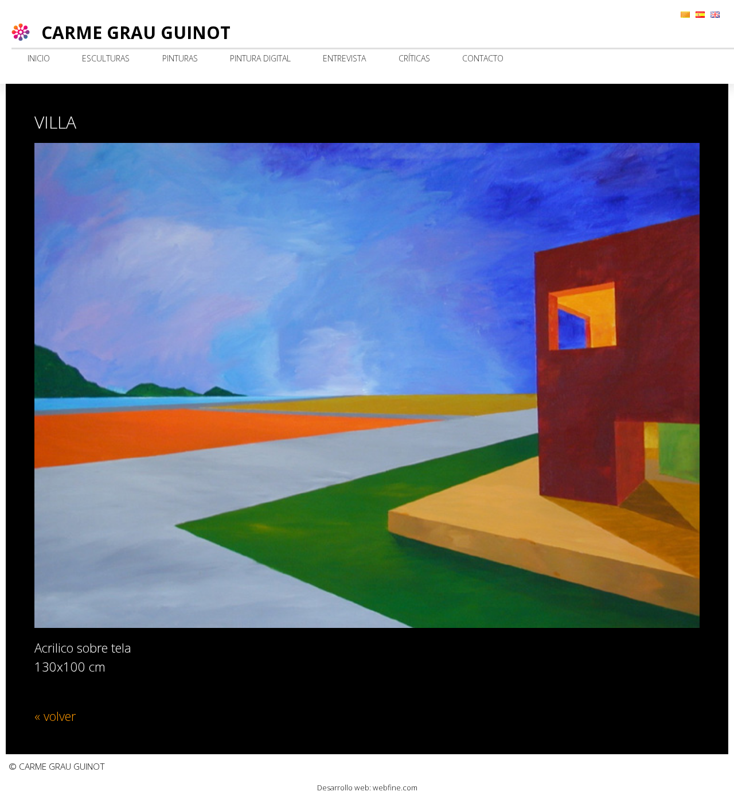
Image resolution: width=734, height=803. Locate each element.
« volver (55, 715)
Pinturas (180, 58)
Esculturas (106, 58)
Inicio (39, 58)
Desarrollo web (343, 787)
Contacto (482, 58)
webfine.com (395, 787)
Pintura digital (260, 58)
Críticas (414, 58)
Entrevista (344, 58)
